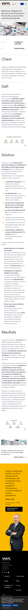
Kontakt (18, 590)
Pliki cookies (10, 602)
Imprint (3, 594)
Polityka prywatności (7, 595)
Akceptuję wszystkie (6, 605)
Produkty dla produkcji (8, 586)
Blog (17, 581)
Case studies (20, 576)
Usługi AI (7, 576)
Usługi (6, 581)
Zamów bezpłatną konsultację (12, 509)
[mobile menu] (25, 4)
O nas (18, 585)
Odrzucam (15, 605)
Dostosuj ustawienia (6, 607)
